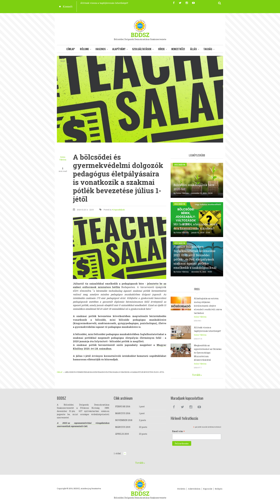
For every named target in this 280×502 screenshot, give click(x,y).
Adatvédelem (194, 489)
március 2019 (122, 427)
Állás (193, 49)
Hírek (161, 49)
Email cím (178, 431)
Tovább (196, 374)
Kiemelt (67, 6)
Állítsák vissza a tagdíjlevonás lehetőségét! (104, 2)
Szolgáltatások (141, 49)
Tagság (207, 49)
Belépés (218, 489)
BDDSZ (140, 35)
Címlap (70, 49)
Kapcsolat (207, 489)
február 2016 (122, 406)
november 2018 (123, 420)
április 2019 (122, 433)
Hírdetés (181, 489)
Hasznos (101, 49)
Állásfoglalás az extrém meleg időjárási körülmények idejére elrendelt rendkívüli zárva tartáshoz (208, 305)
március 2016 (122, 413)
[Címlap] (140, 25)
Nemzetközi (178, 49)
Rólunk (84, 49)
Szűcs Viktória (182, 193)
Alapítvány (118, 49)
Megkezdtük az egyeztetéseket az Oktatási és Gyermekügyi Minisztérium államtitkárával (208, 352)
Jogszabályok (119, 209)
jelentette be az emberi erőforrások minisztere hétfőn (119, 285)
